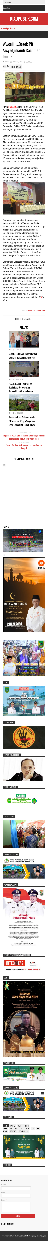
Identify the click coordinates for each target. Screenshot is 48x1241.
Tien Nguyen (41, 1236)
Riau (21, 62)
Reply (7, 62)
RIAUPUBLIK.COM (24, 18)
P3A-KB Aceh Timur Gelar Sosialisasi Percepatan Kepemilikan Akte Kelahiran (21, 387)
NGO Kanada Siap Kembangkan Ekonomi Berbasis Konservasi (23, 355)
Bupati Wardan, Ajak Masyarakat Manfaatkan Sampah (24, 447)
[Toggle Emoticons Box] (4, 465)
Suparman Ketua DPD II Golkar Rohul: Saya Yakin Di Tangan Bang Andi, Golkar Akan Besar (24, 437)
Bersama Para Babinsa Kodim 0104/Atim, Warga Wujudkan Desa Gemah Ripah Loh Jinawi (22, 421)
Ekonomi (15, 62)
